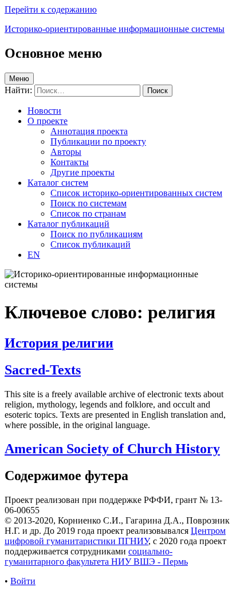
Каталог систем (57, 182)
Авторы (65, 152)
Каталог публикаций (68, 224)
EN (33, 254)
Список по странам (88, 213)
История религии (59, 343)
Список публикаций (90, 244)
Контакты (69, 162)
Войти (23, 581)
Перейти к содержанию (51, 9)
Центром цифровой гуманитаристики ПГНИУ (115, 536)
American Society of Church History (112, 448)
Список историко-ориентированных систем (136, 193)
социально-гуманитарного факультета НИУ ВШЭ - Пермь (96, 556)
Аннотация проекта (89, 131)
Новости (44, 110)
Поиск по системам (88, 203)
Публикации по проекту (98, 141)
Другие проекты (82, 172)
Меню (19, 78)
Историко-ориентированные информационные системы (115, 29)
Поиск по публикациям (96, 234)
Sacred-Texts (43, 369)
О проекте (47, 121)
